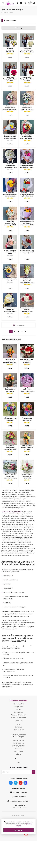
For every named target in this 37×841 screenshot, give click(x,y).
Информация (18, 737)
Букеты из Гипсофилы (18, 715)
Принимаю (18, 830)
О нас (18, 724)
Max (25, 783)
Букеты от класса (10, 20)
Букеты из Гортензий (18, 718)
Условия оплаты (18, 743)
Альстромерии (18, 707)
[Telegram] (16, 2)
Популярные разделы (18, 700)
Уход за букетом (18, 740)
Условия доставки (18, 746)
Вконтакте (11, 783)
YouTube (20, 783)
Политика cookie (18, 730)
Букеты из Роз (18, 704)
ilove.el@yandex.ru (20, 797)
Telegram (16, 783)
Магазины (18, 748)
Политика (18, 727)
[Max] (20, 2)
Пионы (18, 709)
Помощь (18, 759)
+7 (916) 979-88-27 (20, 792)
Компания (18, 721)
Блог (18, 762)
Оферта (18, 754)
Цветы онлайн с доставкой (11, 512)
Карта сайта (18, 751)
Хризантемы (18, 712)
